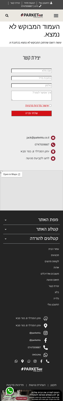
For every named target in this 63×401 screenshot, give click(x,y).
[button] (56, 15)
